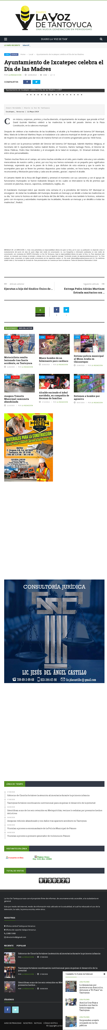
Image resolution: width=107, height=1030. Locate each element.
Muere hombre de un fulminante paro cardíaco (53, 359)
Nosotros (27, 1023)
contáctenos (66, 260)
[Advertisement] (54, 226)
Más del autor (25, 328)
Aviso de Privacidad (12, 1023)
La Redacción (14, 75)
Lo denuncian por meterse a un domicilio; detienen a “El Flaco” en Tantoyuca (91, 989)
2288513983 (8, 260)
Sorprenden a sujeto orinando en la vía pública (89, 1023)
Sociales (14, 54)
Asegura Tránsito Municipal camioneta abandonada (16, 399)
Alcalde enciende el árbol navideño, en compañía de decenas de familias (54, 395)
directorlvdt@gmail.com (16, 937)
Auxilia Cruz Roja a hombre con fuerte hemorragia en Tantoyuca (88, 1006)
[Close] (104, 974)
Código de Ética (50, 1023)
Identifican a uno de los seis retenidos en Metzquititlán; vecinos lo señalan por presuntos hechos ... (57, 983)
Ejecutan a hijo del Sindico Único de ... (28, 288)
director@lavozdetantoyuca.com (81, 258)
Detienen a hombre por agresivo (87, 397)
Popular (21, 945)
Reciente (9, 945)
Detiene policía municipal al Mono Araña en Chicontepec (89, 358)
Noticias (38, 1023)
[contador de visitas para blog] (54, 880)
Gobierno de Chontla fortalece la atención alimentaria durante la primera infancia (59, 953)
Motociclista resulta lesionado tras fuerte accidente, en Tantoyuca (18, 360)
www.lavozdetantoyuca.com (89, 256)
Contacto (29, 260)
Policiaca (16, 337)
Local (7, 54)
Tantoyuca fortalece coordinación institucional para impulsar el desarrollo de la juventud (57, 969)
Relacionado (11, 328)
